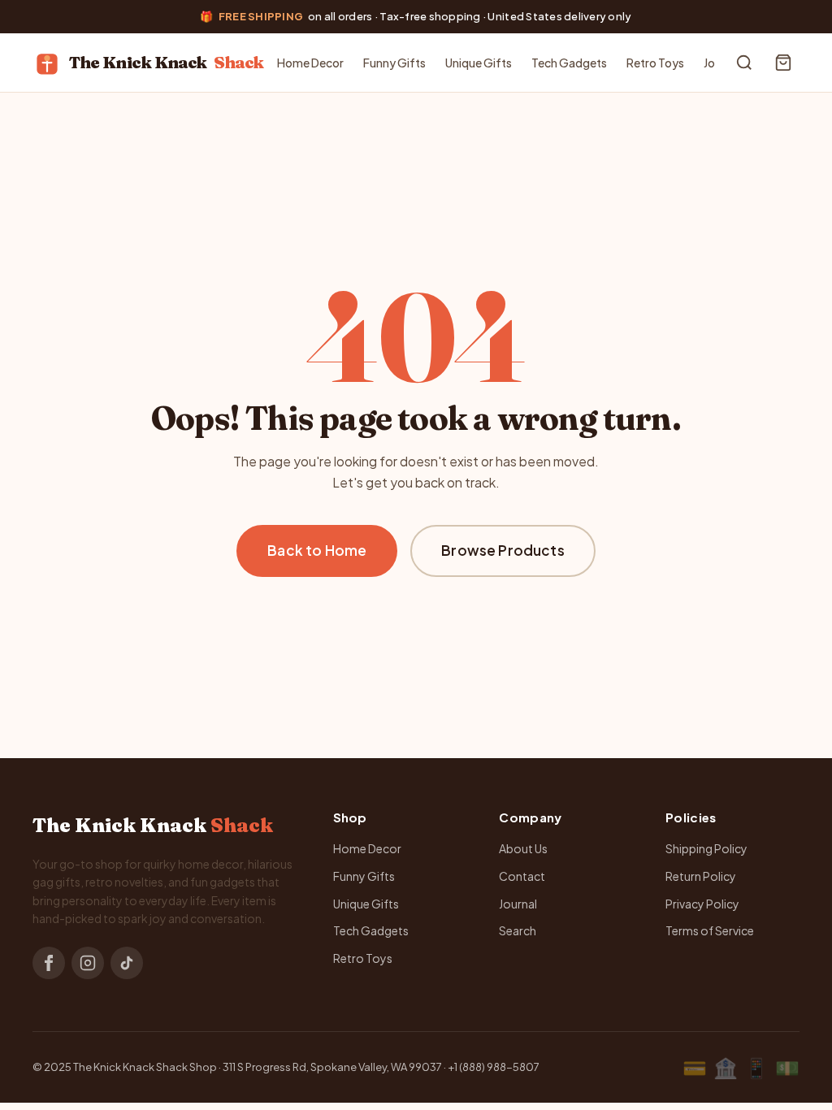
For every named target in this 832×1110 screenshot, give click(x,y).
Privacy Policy (702, 903)
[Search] (744, 62)
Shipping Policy (706, 848)
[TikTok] (126, 963)
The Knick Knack (166, 62)
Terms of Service (709, 930)
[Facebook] (48, 963)
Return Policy (700, 876)
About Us (523, 848)
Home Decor (310, 62)
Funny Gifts (394, 62)
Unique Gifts (478, 62)
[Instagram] (88, 963)
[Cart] (783, 62)
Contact (522, 876)
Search (517, 930)
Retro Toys (655, 62)
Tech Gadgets (569, 62)
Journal (518, 903)
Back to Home (316, 550)
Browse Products (503, 550)
